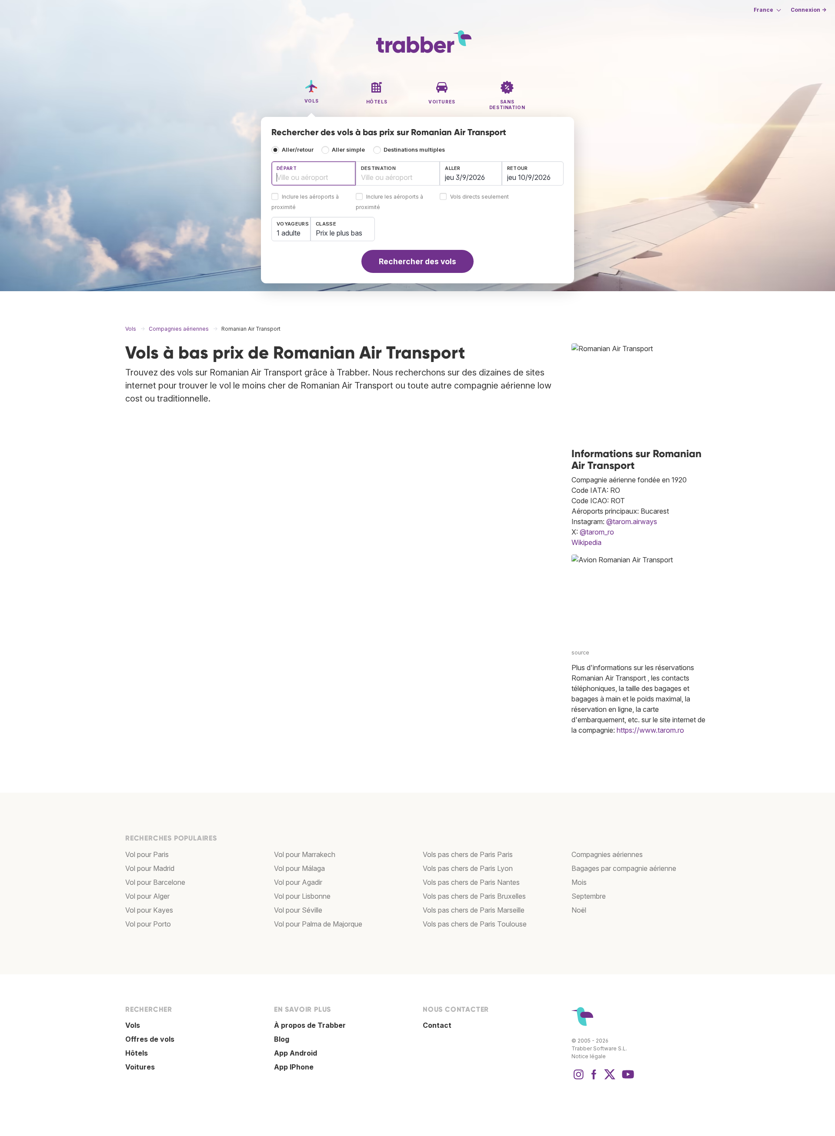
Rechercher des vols (417, 261)
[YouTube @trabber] (626, 1078)
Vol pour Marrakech (304, 854)
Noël (578, 910)
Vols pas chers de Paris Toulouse (475, 924)
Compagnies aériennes (607, 854)
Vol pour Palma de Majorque (318, 924)
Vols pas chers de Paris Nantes (471, 882)
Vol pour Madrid (149, 868)
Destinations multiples (414, 149)
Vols (132, 1025)
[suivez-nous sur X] (610, 1078)
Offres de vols (149, 1039)
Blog (281, 1039)
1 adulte (289, 233)
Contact (437, 1025)
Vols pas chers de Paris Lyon (468, 868)
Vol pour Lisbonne (302, 896)
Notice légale (588, 1056)
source (580, 652)
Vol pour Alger (147, 896)
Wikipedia (586, 542)
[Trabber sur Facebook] (594, 1078)
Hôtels (136, 1053)
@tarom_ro (597, 532)
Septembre (588, 896)
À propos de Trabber (310, 1025)
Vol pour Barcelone (155, 882)
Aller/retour (298, 149)
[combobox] (313, 173)
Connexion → (808, 10)
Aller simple (348, 149)
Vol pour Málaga (299, 868)
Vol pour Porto (148, 924)
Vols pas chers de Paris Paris (468, 854)
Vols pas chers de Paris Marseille (473, 910)
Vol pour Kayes (149, 910)
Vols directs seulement (479, 197)
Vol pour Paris (147, 854)
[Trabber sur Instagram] (578, 1078)
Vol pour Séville (298, 910)
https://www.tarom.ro (650, 730)
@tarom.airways (631, 521)
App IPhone (294, 1067)
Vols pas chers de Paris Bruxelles (474, 896)
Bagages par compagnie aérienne (623, 868)
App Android (295, 1053)
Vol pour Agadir (298, 882)
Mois (579, 882)
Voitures (140, 1067)
